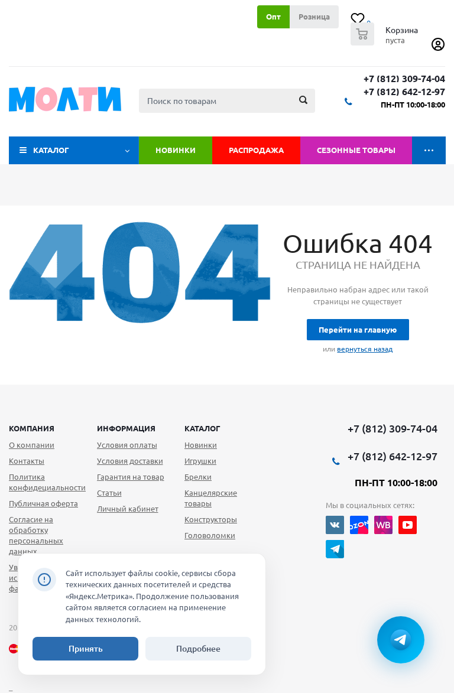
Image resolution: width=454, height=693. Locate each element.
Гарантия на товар (130, 477)
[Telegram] (335, 549)
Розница (314, 16)
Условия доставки (130, 461)
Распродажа (256, 150)
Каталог (51, 150)
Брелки (198, 477)
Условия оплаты (127, 445)
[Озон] (359, 525)
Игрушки (200, 461)
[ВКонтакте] (335, 525)
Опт (273, 16)
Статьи (109, 493)
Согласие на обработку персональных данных (36, 535)
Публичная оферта (43, 503)
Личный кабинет (127, 509)
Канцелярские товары (210, 498)
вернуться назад (365, 349)
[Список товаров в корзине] (386, 42)
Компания (31, 428)
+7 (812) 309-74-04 (404, 79)
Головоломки (209, 535)
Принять (86, 648)
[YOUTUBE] (407, 525)
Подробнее (198, 648)
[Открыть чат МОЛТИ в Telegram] (400, 639)
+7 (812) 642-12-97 (404, 92)
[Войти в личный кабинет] (438, 48)
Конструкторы (210, 519)
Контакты (26, 461)
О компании (31, 445)
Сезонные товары (356, 150)
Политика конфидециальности (47, 482)
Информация (126, 428)
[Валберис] (383, 525)
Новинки (175, 150)
